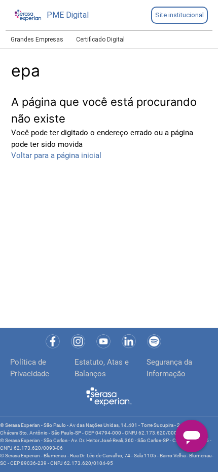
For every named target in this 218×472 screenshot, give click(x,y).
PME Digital (68, 15)
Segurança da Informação (169, 368)
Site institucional (179, 15)
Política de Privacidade (29, 368)
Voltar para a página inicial (56, 155)
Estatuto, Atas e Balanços (102, 368)
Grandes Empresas (37, 39)
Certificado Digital (100, 39)
